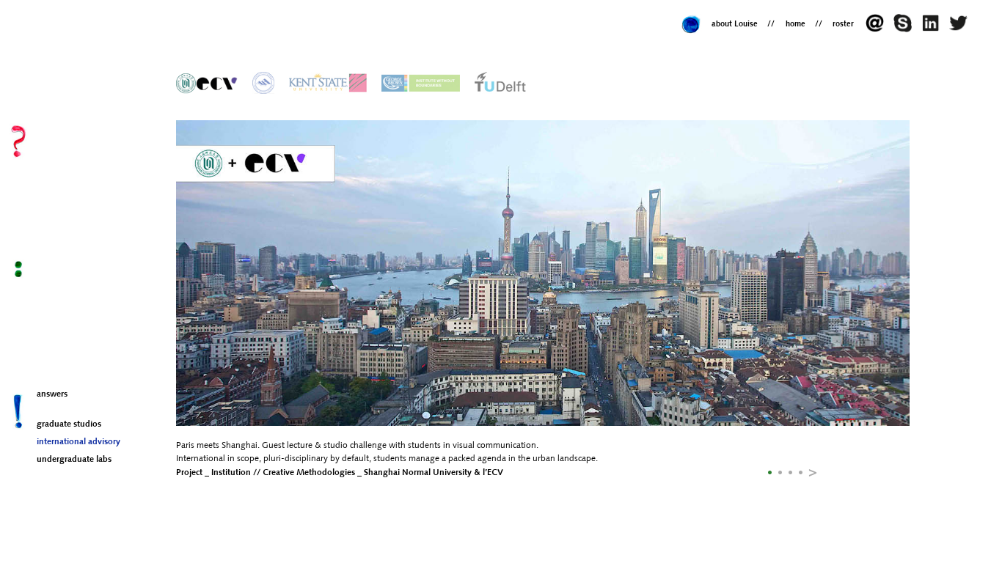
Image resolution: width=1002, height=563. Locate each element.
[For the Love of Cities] (500, 82)
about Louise (735, 25)
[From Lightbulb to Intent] (263, 82)
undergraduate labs (74, 459)
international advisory (78, 442)
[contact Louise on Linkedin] (934, 29)
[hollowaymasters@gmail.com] (879, 29)
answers (52, 394)
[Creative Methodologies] (207, 82)
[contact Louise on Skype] (906, 29)
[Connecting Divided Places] (420, 82)
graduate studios (69, 424)
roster (843, 25)
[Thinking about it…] (960, 29)
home (795, 25)
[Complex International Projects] (328, 82)
